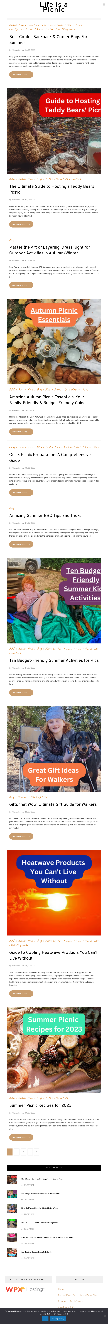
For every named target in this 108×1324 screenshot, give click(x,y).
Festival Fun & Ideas (49, 25)
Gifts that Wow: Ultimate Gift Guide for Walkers (53, 804)
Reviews (76, 179)
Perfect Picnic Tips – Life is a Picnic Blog (77, 1295)
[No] (104, 1316)
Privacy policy (58, 1318)
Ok (45, 1318)
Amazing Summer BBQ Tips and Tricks (45, 515)
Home (61, 1289)
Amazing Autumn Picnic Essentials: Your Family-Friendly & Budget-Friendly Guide (47, 400)
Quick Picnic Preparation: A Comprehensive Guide (50, 457)
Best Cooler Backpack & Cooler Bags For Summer (48, 40)
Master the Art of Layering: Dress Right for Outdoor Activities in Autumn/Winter (49, 250)
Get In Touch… (77, 1301)
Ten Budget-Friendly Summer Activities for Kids (54, 660)
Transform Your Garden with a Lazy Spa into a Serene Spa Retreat (47, 1237)
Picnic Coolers (45, 29)
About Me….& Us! (66, 1307)
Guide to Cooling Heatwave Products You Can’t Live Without (53, 955)
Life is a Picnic (54, 8)
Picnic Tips (61, 179)
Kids (69, 25)
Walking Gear (66, 29)
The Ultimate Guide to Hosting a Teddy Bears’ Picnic (52, 189)
